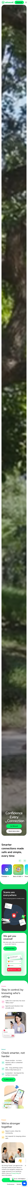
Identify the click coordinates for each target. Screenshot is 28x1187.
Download (19, 2)
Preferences (10, 1184)
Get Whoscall (14, 826)
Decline (19, 1184)
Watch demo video (14, 831)
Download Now (10, 948)
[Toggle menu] (26, 2)
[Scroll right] (25, 861)
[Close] (25, 1165)
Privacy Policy (15, 1173)
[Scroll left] (20, 861)
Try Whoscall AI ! (8, 1079)
